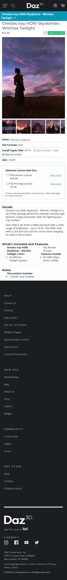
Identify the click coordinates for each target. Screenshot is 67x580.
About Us (9, 391)
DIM (56, 150)
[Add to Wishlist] (45, 33)
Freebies (8, 481)
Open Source (11, 347)
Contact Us (10, 303)
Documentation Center (16, 339)
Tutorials (8, 310)
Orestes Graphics (20, 139)
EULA (15, 567)
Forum (7, 451)
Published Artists (13, 488)
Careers (8, 406)
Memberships (11, 377)
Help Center (10, 317)
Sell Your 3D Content (15, 325)
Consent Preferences (15, 354)
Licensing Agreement (15, 564)
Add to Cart (56, 33)
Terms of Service (37, 564)
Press (7, 399)
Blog (6, 384)
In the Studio (11, 436)
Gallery (7, 443)
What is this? (56, 175)
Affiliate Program (13, 332)
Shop (7, 473)
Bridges (8, 413)
